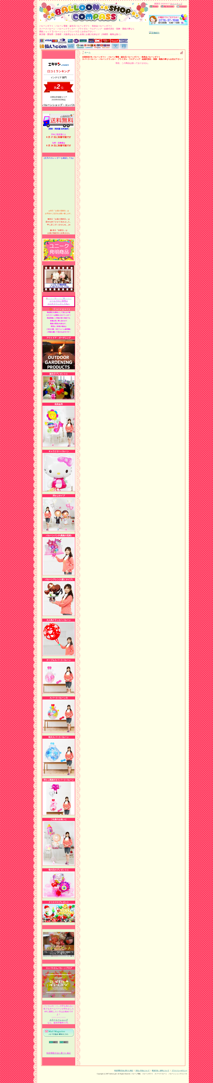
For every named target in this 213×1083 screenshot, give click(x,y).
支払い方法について (143, 1070)
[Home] (154, 7)
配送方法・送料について (160, 1070)
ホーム (88, 52)
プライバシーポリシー (179, 1070)
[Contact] (181, 7)
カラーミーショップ (59, 1020)
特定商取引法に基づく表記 (123, 1070)
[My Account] (167, 7)
